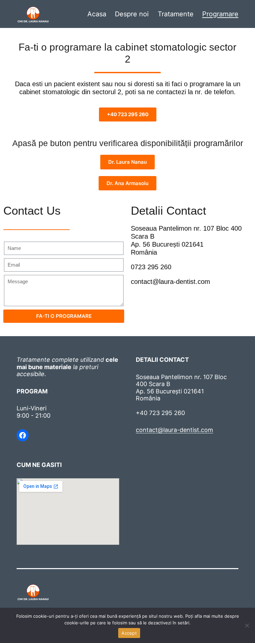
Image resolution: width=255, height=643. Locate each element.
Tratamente (176, 14)
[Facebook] (23, 435)
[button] (127, 114)
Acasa (96, 14)
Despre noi (132, 14)
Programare (220, 14)
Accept (129, 633)
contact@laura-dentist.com (170, 281)
